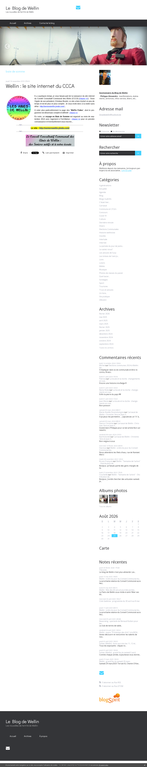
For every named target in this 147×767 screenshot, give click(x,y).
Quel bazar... (104, 276)
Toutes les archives (106, 348)
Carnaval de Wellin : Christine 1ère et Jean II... (118, 413)
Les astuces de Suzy (107, 253)
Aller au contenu (8, 2)
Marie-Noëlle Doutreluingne (111, 412)
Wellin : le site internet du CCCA (40, 85)
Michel (102, 365)
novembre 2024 (106, 337)
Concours (103, 212)
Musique (103, 270)
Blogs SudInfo (105, 199)
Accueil (13, 23)
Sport (101, 283)
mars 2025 (103, 324)
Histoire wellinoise (107, 233)
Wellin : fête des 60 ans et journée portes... (117, 590)
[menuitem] (13, 23)
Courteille (103, 474)
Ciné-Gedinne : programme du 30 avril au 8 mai (119, 601)
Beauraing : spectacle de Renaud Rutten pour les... (118, 622)
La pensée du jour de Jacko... (111, 246)
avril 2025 (103, 320)
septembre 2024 (106, 344)
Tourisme (103, 286)
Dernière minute (106, 223)
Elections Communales (109, 229)
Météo (102, 266)
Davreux (102, 448)
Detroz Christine (106, 423)
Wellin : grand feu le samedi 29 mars (114, 661)
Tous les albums (105, 506)
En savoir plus (103, 765)
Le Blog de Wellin (22, 8)
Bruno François (105, 461)
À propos (43, 736)
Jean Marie (104, 401)
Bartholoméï (104, 436)
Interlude (103, 239)
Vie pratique (104, 296)
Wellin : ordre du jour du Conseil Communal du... (118, 449)
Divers (102, 226)
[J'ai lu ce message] (145, 765)
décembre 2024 (105, 334)
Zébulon (102, 300)
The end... (103, 570)
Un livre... (103, 293)
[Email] (78, 7)
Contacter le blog (46, 23)
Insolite (102, 236)
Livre (101, 260)
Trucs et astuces (106, 290)
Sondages (103, 280)
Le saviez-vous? (106, 249)
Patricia (102, 379)
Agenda (102, 192)
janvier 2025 (104, 330)
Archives (27, 23)
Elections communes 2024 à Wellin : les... (119, 366)
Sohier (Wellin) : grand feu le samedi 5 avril (117, 652)
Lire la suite (126, 170)
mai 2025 (103, 317)
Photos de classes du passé (111, 273)
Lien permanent (52, 152)
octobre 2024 (105, 341)
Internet (102, 243)
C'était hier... (104, 202)
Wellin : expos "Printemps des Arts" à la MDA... (118, 632)
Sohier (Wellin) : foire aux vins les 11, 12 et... (117, 643)
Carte (104, 548)
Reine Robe (104, 390)
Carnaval (103, 206)
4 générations (105, 185)
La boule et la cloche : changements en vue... (119, 380)
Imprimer (69, 152)
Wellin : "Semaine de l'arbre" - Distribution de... (119, 462)
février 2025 (104, 327)
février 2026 (104, 314)
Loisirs (102, 263)
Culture (102, 219)
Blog (101, 196)
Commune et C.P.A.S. (108, 209)
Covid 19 (102, 216)
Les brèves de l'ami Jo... (109, 256)
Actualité (103, 189)
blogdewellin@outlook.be (110, 114)
